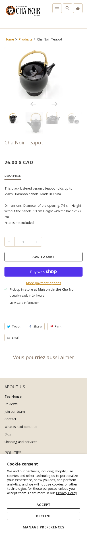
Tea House (13, 396)
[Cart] (78, 8)
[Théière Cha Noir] (43, 73)
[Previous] (33, 104)
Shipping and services (20, 441)
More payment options (43, 283)
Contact (10, 419)
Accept (43, 504)
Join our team (14, 411)
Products (26, 39)
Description (12, 176)
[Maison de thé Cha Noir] (22, 14)
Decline (43, 516)
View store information (24, 303)
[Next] (54, 104)
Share (37, 326)
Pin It (58, 326)
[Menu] (57, 8)
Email (15, 338)
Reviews (11, 404)
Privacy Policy (66, 493)
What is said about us (20, 426)
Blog (7, 434)
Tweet (16, 326)
